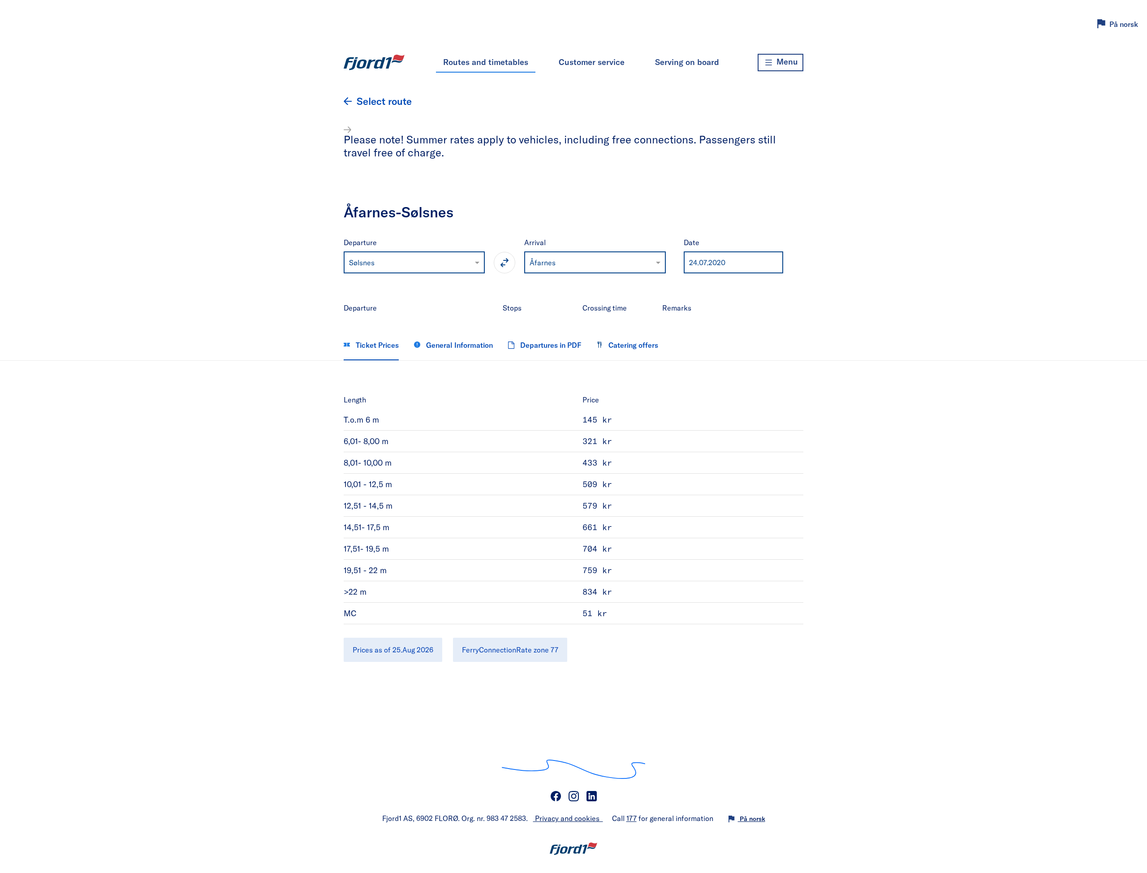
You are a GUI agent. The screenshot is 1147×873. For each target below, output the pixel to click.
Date (691, 242)
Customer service (592, 62)
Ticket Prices (376, 345)
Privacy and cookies (568, 818)
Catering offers (632, 345)
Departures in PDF (549, 345)
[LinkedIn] (591, 796)
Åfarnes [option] (543, 262)
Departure (360, 242)
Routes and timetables (485, 62)
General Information (458, 345)
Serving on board (687, 62)
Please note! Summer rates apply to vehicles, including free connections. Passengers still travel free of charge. (560, 146)
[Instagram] (573, 796)
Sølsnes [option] (362, 262)
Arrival (535, 242)
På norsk (1123, 24)
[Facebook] (555, 796)
